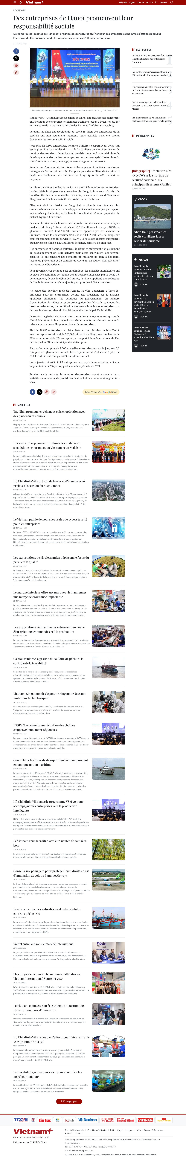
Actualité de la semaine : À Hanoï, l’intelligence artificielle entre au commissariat (143, 273)
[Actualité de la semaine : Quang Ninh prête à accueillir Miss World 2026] (164, 333)
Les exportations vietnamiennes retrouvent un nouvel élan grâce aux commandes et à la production (49, 629)
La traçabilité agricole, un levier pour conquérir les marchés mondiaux (47, 1074)
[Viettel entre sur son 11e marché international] (108, 952)
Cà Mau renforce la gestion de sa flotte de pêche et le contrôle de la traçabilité (48, 661)
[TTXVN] (21, 1120)
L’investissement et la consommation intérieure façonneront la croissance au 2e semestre (151, 90)
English (132, 2)
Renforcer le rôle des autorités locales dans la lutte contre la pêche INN (46, 911)
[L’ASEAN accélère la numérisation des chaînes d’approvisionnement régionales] (108, 734)
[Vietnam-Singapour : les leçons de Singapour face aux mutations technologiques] (108, 702)
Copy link (16, 72)
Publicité (68, 1133)
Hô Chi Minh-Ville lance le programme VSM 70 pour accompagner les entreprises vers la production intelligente (48, 805)
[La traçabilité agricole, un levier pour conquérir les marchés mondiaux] (108, 1081)
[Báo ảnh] (145, 1120)
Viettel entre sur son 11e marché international (43, 944)
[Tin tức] (44, 1120)
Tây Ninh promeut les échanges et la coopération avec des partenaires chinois (49, 413)
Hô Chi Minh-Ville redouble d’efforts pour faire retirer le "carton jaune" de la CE (51, 1039)
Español (149, 2)
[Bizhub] (69, 1120)
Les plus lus (144, 49)
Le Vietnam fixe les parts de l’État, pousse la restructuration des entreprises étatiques (152, 58)
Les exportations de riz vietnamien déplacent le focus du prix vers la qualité (51, 559)
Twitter (16, 58)
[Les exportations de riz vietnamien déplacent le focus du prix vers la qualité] (108, 566)
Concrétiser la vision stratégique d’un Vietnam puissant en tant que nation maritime (50, 762)
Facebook (16, 51)
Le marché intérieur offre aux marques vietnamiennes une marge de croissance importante (49, 594)
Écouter (143, 284)
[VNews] (33, 1120)
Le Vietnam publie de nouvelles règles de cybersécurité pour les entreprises (50, 521)
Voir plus (24, 405)
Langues (129, 1130)
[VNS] (88, 1120)
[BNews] (57, 1120)
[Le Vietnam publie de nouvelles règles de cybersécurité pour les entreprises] (108, 528)
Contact (79, 1133)
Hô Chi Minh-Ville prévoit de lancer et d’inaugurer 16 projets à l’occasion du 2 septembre (49, 483)
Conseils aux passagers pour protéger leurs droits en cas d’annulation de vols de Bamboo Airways (51, 873)
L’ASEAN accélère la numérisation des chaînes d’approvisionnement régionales (44, 727)
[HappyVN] (164, 1120)
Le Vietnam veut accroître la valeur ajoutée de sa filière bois (49, 843)
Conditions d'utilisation (97, 1130)
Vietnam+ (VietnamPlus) (35, 2)
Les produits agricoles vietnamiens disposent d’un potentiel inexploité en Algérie (150, 105)
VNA (139, 1130)
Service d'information (153, 1130)
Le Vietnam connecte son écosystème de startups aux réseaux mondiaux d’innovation (49, 1008)
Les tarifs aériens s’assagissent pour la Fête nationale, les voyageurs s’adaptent (151, 73)
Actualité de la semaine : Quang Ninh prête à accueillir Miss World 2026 (144, 334)
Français (140, 2)
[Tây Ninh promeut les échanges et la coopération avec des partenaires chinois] (108, 420)
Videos (142, 199)
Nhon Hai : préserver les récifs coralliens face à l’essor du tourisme (150, 236)
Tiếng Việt (123, 2)
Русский (163, 2)
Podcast (144, 259)
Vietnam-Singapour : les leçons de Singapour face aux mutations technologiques (49, 696)
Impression (16, 65)
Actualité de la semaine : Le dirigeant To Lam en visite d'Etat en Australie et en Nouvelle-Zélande (144, 303)
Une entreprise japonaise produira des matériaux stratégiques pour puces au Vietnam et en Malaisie (47, 445)
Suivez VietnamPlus (93, 392)
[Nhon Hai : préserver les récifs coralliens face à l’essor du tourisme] (152, 216)
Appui (119, 1130)
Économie (19, 10)
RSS (112, 1130)
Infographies (145, 135)
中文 (156, 2)
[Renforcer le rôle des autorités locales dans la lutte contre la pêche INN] (108, 918)
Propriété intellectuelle (74, 1130)
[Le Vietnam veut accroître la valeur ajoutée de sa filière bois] (108, 849)
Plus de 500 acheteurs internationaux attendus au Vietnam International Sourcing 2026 (46, 976)
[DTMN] (126, 1120)
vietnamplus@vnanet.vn (82, 1150)
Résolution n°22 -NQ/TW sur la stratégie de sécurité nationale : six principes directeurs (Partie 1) (152, 177)
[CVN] (107, 1120)
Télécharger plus (69, 1101)
